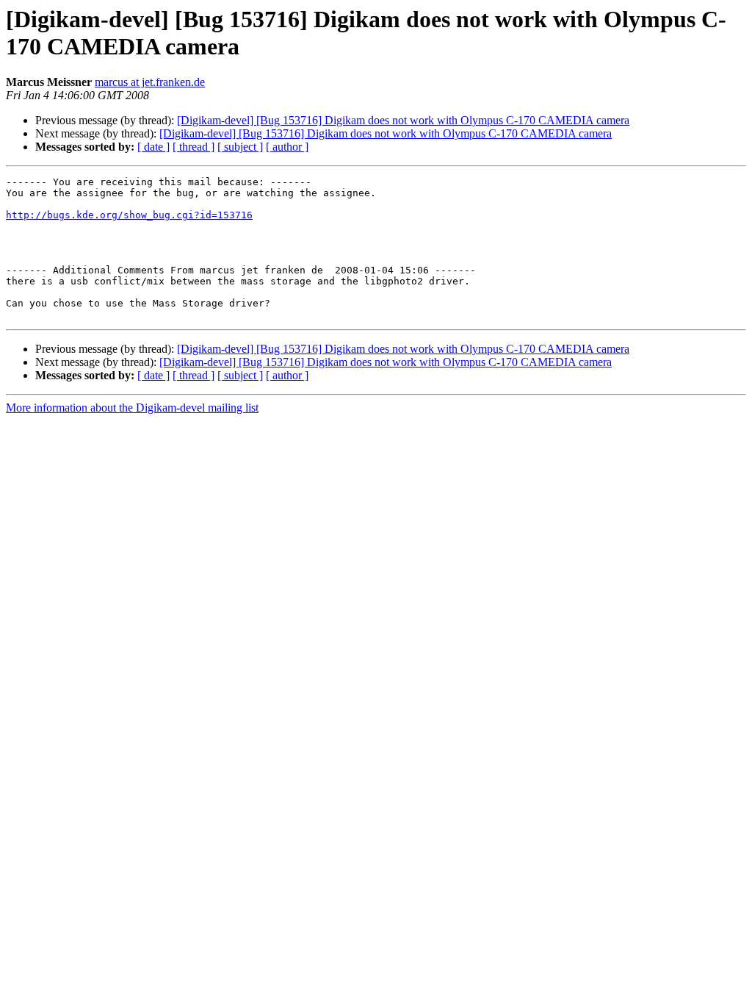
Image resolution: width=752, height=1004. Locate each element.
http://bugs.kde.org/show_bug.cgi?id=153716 (129, 214)
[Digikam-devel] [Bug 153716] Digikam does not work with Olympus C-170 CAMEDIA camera (403, 120)
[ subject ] (240, 146)
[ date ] (153, 146)
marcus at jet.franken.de (150, 82)
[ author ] (287, 146)
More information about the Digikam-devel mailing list (132, 407)
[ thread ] (193, 146)
